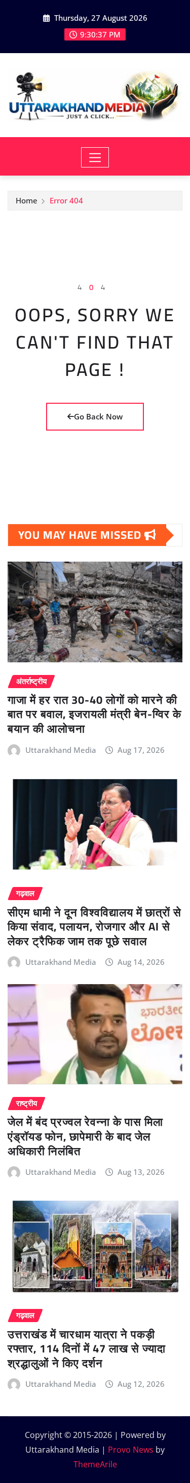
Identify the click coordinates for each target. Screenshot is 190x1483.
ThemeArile (95, 1464)
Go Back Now (98, 416)
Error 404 (66, 200)
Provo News (131, 1449)
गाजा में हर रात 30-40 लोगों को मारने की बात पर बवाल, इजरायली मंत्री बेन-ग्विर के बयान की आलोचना (94, 714)
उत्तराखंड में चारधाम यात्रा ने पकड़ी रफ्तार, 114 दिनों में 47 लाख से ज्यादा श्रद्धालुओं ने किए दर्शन (87, 1349)
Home (26, 200)
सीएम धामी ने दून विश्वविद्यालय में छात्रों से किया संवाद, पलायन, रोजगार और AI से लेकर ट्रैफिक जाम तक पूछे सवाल (94, 927)
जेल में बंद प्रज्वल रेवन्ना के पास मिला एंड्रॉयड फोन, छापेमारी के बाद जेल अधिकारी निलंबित (85, 1136)
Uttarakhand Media (60, 750)
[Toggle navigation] (95, 157)
